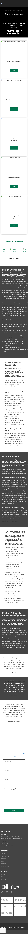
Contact (3, 863)
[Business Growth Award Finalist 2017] (20, 900)
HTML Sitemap (5, 866)
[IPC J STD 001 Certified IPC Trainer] (7, 913)
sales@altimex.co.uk (7, 846)
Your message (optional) (12, 789)
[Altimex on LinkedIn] (7, 892)
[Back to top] (25, 919)
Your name (7, 761)
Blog (2, 861)
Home (7, 10)
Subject (6, 780)
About (3, 853)
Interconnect (5, 877)
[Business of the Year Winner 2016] (7, 900)
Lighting (3, 879)
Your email (7, 770)
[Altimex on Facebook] (2, 892)
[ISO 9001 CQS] (20, 913)
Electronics (4, 874)
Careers (3, 858)
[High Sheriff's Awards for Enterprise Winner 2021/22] (20, 907)
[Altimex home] (10, 886)
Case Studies (5, 856)
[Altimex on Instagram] (11, 892)
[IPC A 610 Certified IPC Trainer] (7, 907)
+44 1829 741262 (5, 843)
